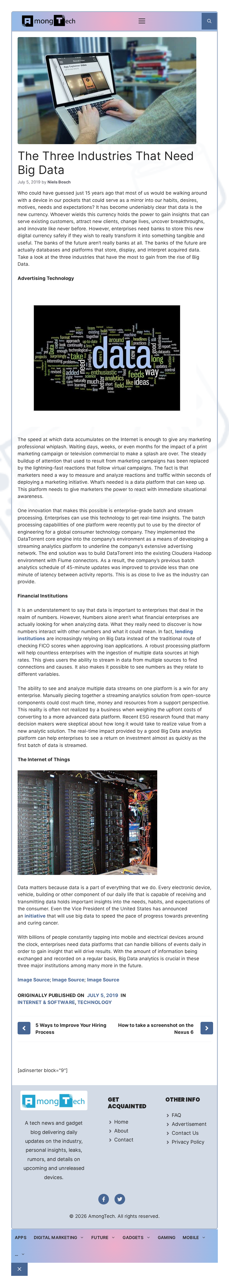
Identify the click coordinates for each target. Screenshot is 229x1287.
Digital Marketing (55, 1237)
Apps (21, 1237)
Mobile (191, 1237)
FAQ (176, 1115)
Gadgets (133, 1237)
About (121, 1131)
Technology (94, 1002)
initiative (35, 916)
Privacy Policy (188, 1142)
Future (99, 1237)
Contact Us (185, 1133)
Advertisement (189, 1124)
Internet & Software (46, 1002)
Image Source (34, 980)
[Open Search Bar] (209, 21)
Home (121, 1122)
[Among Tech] (49, 21)
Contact (123, 1140)
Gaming (166, 1237)
